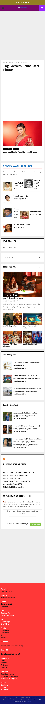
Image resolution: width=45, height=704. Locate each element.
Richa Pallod (18, 183)
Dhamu (16, 209)
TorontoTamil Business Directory (12, 646)
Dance (3, 660)
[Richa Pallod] (7, 190)
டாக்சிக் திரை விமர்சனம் (11, 326)
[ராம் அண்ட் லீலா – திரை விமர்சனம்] (32, 319)
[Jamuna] (28, 187)
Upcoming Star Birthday (14, 464)
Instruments (5, 633)
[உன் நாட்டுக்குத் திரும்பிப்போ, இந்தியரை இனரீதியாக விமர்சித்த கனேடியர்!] (7, 420)
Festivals (4, 663)
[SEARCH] (39, 257)
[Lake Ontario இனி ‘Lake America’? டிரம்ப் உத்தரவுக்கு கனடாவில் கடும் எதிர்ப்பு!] (7, 383)
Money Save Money (8, 598)
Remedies (4, 606)
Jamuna (37, 180)
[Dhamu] (7, 216)
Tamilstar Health (6, 604)
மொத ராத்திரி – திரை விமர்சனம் (10, 345)
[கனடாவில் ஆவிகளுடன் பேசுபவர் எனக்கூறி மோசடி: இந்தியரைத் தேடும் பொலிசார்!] (7, 433)
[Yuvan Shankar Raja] (7, 203)
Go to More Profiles (9, 247)
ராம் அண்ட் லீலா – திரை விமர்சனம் (30, 327)
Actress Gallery (8, 148)
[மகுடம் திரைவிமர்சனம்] (32, 337)
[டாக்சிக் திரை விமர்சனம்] (12, 319)
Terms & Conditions (20, 702)
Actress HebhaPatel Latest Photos (20, 152)
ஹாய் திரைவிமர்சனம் (13, 298)
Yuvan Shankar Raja (21, 196)
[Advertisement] (22, 35)
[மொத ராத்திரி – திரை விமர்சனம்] (12, 337)
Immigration (5, 630)
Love (2, 635)
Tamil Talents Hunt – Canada (10, 654)
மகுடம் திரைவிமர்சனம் (30, 344)
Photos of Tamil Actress (9, 676)
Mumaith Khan (35, 212)
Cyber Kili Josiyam (7, 591)
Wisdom (4, 637)
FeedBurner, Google (21, 524)
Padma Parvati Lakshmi (22, 225)
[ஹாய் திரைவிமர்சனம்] (22, 284)
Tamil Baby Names (7, 674)
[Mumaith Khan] (24, 219)
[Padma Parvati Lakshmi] (7, 232)
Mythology (4, 665)
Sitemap (29, 702)
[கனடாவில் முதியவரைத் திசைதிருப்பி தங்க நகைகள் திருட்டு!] (7, 370)
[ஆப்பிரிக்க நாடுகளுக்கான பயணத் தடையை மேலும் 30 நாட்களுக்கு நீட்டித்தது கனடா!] (7, 395)
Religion (4, 667)
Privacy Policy (38, 700)
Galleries (15, 148)
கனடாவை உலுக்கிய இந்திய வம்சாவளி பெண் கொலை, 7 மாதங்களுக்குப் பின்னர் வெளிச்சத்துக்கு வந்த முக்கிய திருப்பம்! (28, 441)
